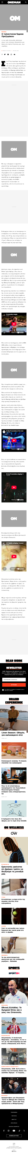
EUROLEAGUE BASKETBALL (10, 1066)
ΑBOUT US (14, 1119)
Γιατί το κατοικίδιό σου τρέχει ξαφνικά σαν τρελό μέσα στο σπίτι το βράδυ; (12, 930)
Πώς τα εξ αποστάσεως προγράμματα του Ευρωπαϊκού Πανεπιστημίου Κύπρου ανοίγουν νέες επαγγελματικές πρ (13, 789)
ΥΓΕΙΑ (3, 897)
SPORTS (14, 968)
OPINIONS (4, 1005)
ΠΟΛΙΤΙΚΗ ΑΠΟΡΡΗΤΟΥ (14, 1126)
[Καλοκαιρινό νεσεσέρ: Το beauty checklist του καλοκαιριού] (14, 750)
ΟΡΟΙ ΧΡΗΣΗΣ (14, 1123)
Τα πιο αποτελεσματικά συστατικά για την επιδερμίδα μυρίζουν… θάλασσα (12, 959)
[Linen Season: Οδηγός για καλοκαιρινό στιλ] (14, 719)
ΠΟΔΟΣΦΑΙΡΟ (5, 1035)
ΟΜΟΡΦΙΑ (4, 955)
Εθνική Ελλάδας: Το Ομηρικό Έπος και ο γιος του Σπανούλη (11, 1010)
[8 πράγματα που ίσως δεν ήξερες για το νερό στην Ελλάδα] (14, 808)
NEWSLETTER (14, 1135)
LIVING (3, 926)
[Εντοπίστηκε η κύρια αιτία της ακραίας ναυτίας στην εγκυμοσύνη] (14, 887)
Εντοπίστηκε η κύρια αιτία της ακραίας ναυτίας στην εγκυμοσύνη (13, 901)
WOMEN (4, 31)
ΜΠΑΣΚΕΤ (4, 1095)
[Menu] (2, 2)
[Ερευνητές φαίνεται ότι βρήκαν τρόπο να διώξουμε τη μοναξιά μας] (14, 851)
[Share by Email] (14, 54)
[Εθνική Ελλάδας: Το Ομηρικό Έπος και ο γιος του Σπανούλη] (14, 992)
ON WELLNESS (14, 828)
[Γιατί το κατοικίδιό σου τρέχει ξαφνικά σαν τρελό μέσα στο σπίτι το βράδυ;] (14, 916)
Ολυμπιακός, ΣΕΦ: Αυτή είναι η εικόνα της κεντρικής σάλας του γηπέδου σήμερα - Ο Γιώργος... (14, 1070)
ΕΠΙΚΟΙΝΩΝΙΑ (14, 1112)
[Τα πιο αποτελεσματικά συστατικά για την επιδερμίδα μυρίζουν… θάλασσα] (14, 945)
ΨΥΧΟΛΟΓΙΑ (5, 864)
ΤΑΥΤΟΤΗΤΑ (14, 1115)
